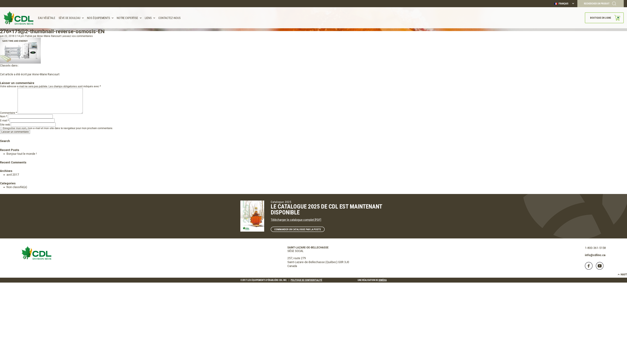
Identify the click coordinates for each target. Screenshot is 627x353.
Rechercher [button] (2, 136)
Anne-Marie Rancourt (49, 36)
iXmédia (382, 280)
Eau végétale (46, 18)
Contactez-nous (169, 18)
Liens (148, 18)
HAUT (624, 274)
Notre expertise (127, 18)
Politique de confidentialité (306, 280)
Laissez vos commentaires (77, 36)
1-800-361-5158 (595, 248)
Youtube (599, 266)
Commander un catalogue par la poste (297, 229)
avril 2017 (13, 174)
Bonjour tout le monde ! (22, 153)
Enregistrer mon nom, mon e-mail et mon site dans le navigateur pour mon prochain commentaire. (58, 128)
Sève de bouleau (69, 18)
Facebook (589, 266)
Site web (5, 124)
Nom (3, 116)
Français (563, 3)
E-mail (4, 120)
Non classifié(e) (17, 187)
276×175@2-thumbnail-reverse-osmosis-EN (52, 31)
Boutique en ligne (600, 17)
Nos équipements (98, 18)
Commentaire (8, 112)
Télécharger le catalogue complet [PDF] (296, 219)
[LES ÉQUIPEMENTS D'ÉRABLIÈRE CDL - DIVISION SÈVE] (18, 18)
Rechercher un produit (597, 3)
